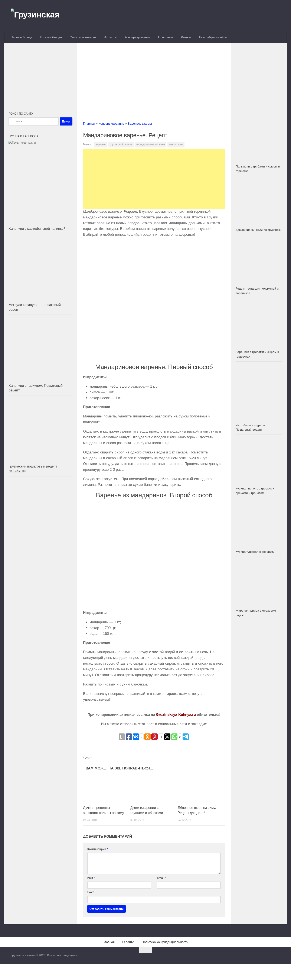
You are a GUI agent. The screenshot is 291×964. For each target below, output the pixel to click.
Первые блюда (21, 37)
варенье (101, 144)
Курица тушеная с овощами (255, 551)
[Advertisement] (154, 77)
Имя (91, 877)
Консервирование (137, 37)
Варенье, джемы (140, 123)
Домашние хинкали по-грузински (258, 229)
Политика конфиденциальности (165, 942)
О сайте (128, 942)
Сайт (90, 892)
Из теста (110, 37)
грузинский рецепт (121, 144)
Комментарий (97, 849)
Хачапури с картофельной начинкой (37, 228)
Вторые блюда (51, 37)
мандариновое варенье (150, 144)
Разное (186, 37)
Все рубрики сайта (213, 37)
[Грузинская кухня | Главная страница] (40, 16)
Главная (89, 123)
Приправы (165, 37)
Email (161, 877)
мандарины (176, 144)
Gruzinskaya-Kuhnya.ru (176, 715)
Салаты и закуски (83, 37)
